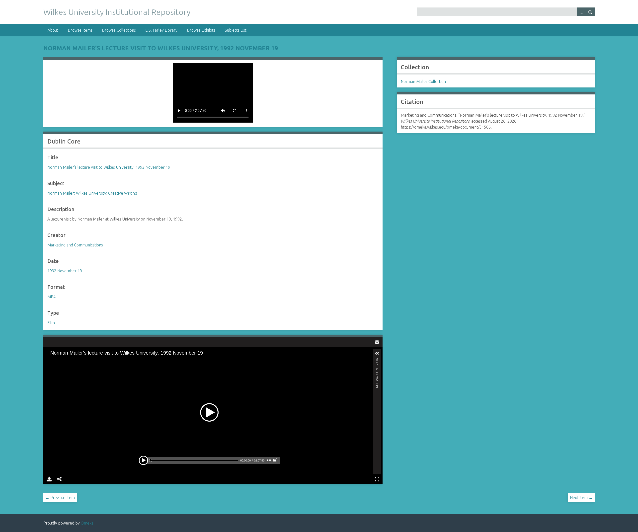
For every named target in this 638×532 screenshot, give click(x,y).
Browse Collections (119, 30)
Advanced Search (581, 11)
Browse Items (80, 30)
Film (51, 322)
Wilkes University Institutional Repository (116, 11)
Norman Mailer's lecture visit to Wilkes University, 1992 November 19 (160, 48)
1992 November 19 (64, 271)
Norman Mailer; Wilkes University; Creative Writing (92, 193)
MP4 (51, 297)
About (53, 30)
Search (590, 11)
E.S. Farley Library (161, 30)
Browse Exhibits (201, 30)
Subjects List (235, 30)
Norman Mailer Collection (423, 81)
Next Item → (581, 497)
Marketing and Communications (75, 245)
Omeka (87, 523)
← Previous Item (60, 497)
